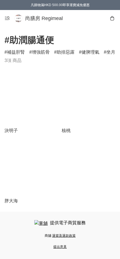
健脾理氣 (90, 52)
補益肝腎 (16, 52)
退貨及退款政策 (64, 236)
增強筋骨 (41, 52)
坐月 (110, 52)
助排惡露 (66, 52)
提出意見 (60, 247)
